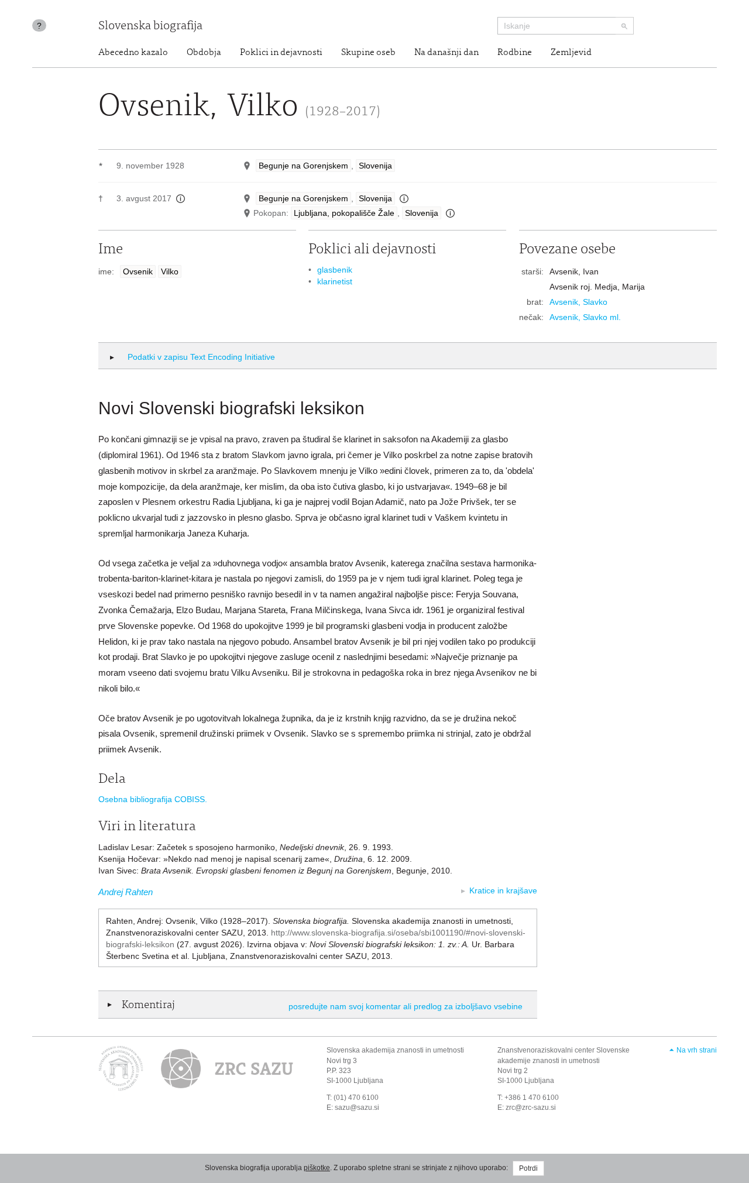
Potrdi (528, 1168)
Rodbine (514, 52)
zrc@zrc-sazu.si (531, 1107)
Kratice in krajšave (503, 890)
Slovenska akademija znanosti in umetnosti (395, 1050)
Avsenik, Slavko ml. (585, 317)
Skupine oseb (368, 52)
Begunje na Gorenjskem (303, 165)
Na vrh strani (696, 1050)
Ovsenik (138, 271)
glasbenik (334, 269)
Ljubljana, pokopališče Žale (344, 213)
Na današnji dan (446, 52)
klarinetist (334, 281)
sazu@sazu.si (357, 1107)
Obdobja (204, 52)
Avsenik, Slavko (578, 302)
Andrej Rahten (125, 892)
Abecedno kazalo (133, 52)
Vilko (169, 271)
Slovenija (375, 165)
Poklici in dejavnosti (281, 52)
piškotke (317, 1168)
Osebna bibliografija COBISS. (152, 799)
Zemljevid (571, 52)
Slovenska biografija (150, 26)
